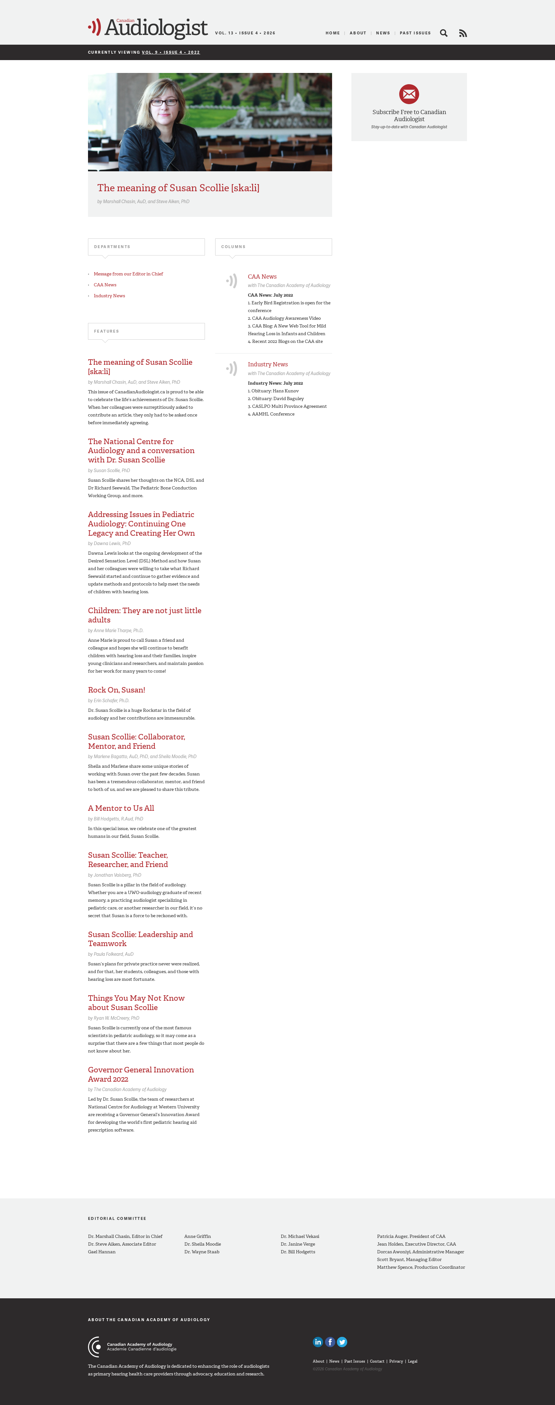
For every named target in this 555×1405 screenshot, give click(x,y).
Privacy (396, 1361)
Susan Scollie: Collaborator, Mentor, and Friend (136, 741)
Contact (377, 1361)
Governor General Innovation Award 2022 (141, 1074)
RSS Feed (463, 33)
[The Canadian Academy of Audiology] (132, 1347)
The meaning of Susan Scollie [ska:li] (178, 188)
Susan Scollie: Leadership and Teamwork (140, 939)
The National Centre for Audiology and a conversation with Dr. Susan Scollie (141, 450)
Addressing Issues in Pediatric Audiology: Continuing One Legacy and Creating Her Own (141, 523)
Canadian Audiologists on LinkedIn (318, 1342)
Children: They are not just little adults (144, 615)
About (358, 33)
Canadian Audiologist (148, 29)
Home (333, 33)
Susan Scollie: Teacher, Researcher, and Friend (128, 860)
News (383, 33)
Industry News (109, 296)
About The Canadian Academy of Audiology (149, 1319)
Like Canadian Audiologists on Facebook (330, 1342)
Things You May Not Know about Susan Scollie (136, 1003)
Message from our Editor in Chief (128, 274)
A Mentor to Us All (121, 808)
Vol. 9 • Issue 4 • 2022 (171, 52)
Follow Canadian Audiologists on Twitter (342, 1342)
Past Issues (415, 33)
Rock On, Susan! (116, 690)
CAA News (105, 285)
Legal (413, 1361)
